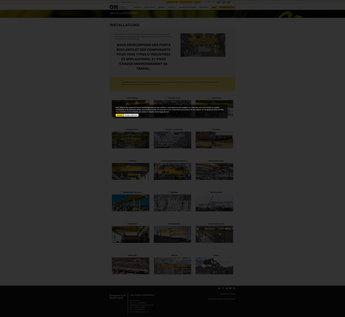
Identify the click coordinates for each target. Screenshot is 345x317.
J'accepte (119, 115)
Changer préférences (131, 115)
